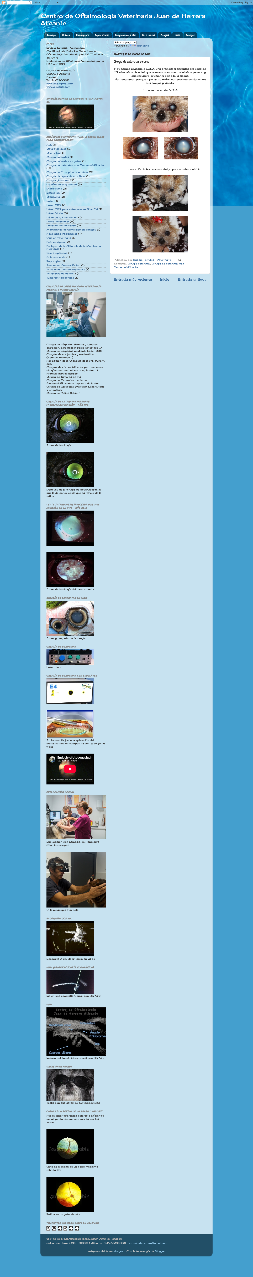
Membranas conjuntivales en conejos (71, 229)
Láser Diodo (54, 213)
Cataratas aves (56, 148)
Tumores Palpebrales (60, 277)
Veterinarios (148, 35)
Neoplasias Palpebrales (61, 233)
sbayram (119, 1251)
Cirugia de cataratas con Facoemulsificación (76, 165)
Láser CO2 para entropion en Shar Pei (72, 209)
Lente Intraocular (57, 221)
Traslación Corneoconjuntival (65, 269)
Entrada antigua (192, 279)
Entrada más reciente (133, 279)
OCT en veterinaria (58, 237)
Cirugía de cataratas (125, 35)
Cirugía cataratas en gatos (63, 161)
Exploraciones (102, 35)
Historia (66, 35)
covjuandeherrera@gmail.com (148, 1243)
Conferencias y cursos (61, 184)
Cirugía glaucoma (57, 180)
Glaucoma (53, 196)
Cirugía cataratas (139, 263)
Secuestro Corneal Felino (63, 265)
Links (177, 35)
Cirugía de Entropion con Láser (67, 172)
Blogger (160, 1251)
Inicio (165, 279)
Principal (51, 35)
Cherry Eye (53, 153)
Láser (50, 201)
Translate (143, 45)
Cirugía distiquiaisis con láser (65, 176)
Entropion (53, 192)
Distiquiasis (54, 188)
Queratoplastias (56, 253)
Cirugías (165, 35)
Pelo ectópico (55, 242)
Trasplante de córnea (60, 273)
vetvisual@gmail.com (59, 83)
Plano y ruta (82, 35)
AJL (49, 144)
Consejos (190, 35)
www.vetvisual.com (58, 86)
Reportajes (53, 261)
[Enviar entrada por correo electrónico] (179, 259)
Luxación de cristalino (61, 225)
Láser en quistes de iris (61, 217)
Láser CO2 (53, 205)
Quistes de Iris (56, 257)
